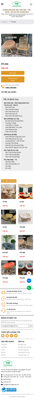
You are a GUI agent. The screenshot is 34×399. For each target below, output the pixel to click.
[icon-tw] (11, 335)
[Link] (16, 4)
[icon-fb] (3, 335)
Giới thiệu (4, 347)
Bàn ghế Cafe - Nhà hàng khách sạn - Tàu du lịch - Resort (17, 104)
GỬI (30, 326)
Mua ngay (12, 73)
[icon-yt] (16, 335)
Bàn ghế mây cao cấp (11, 119)
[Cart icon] (31, 4)
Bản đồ (3, 352)
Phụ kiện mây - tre (10, 160)
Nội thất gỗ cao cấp (11, 150)
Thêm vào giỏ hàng (12, 79)
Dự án (3, 350)
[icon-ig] (7, 335)
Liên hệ (3, 355)
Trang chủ (4, 22)
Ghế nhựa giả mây (10, 134)
